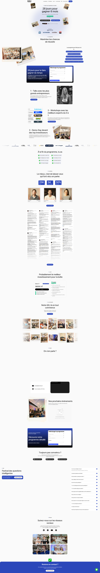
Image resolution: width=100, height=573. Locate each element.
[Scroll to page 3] (60, 103)
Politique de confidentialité (44, 572)
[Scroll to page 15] (70, 103)
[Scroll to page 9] (65, 103)
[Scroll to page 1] (59, 103)
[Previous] (58, 95)
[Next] (71, 95)
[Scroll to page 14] (69, 103)
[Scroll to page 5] (62, 103)
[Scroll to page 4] (61, 103)
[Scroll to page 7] (63, 103)
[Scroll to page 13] (68, 103)
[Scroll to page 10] (66, 103)
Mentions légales (57, 572)
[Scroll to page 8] (64, 103)
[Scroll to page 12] (67, 103)
